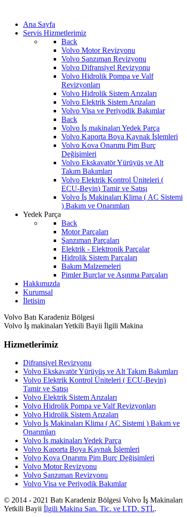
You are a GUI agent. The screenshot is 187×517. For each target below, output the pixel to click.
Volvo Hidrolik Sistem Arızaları (70, 414)
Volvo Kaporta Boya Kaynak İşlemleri (81, 449)
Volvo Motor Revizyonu (60, 466)
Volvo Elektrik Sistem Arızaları (70, 397)
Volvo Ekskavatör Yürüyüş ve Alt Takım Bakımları (100, 371)
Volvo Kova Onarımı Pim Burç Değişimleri (88, 458)
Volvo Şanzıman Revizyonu (65, 475)
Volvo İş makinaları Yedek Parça (72, 440)
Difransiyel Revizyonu (57, 363)
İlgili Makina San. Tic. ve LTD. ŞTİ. (99, 509)
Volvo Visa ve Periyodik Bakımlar (75, 484)
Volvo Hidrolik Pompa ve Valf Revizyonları (89, 406)
